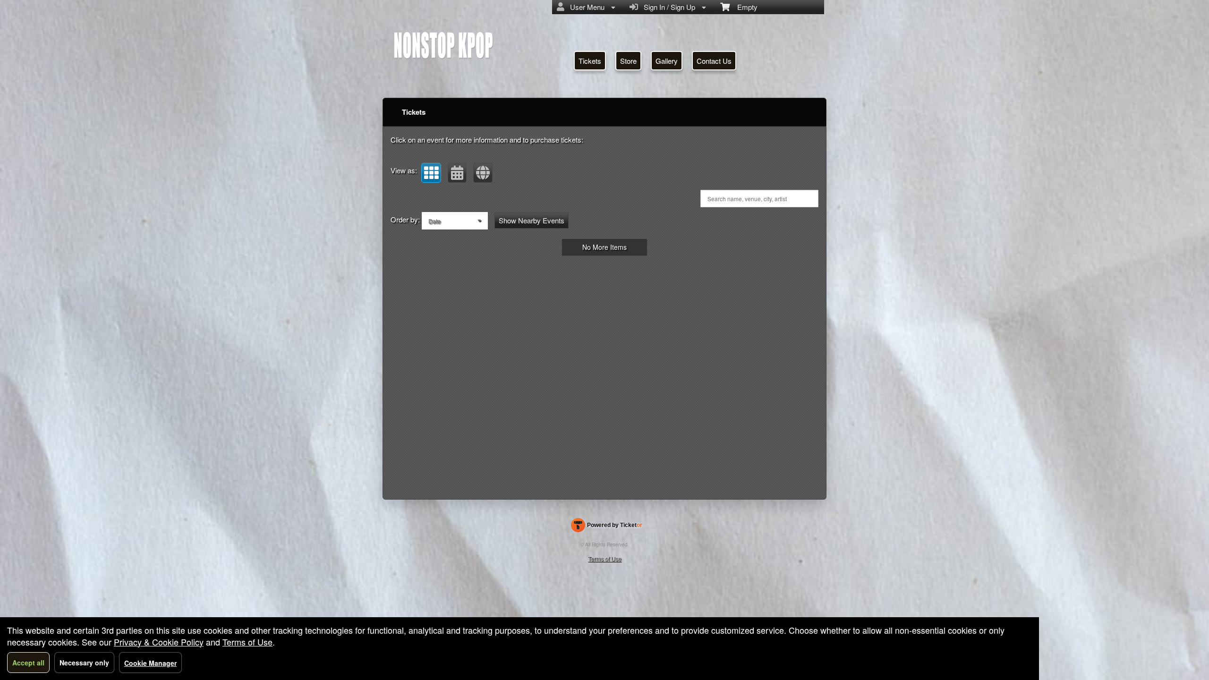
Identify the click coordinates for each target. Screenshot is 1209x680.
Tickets (590, 61)
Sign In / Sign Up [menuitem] (667, 7)
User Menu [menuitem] (585, 7)
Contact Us (714, 61)
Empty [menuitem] (744, 7)
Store (628, 61)
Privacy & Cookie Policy (159, 642)
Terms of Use (605, 558)
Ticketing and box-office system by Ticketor (606, 527)
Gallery (667, 61)
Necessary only (84, 662)
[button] (431, 173)
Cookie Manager (150, 663)
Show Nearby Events (531, 220)
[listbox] (455, 221)
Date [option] (434, 221)
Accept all (28, 662)
